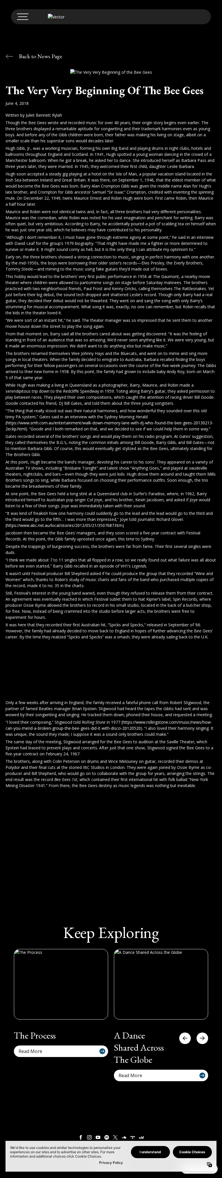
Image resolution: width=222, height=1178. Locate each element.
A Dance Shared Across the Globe (139, 1047)
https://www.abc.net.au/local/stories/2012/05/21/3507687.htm (65, 525)
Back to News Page (40, 56)
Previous (185, 1038)
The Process (35, 1035)
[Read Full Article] (61, 984)
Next (202, 1038)
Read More (30, 1051)
